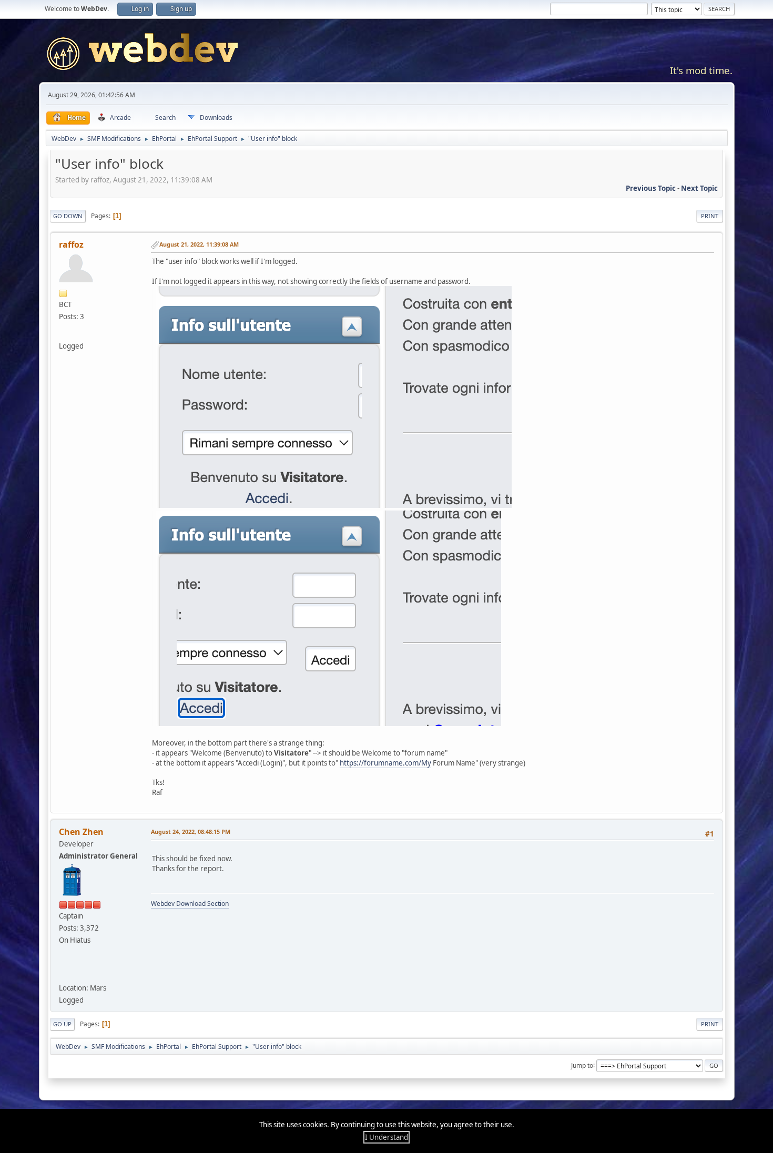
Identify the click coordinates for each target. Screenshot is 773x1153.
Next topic (699, 188)
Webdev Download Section (190, 903)
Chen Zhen (81, 832)
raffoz (71, 244)
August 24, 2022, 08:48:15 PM (190, 831)
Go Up (62, 1024)
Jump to (582, 1064)
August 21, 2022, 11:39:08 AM (199, 244)
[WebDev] (66, 972)
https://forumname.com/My (385, 763)
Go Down (68, 216)
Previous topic (651, 188)
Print (709, 216)
